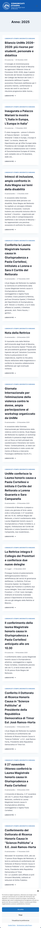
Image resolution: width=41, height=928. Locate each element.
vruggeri (9, 569)
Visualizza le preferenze (20, 920)
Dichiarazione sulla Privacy (24, 925)
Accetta (20, 909)
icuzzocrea (9, 60)
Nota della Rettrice (17, 332)
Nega (20, 915)
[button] (38, 891)
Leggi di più (10, 95)
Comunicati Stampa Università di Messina (20, 38)
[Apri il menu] (37, 6)
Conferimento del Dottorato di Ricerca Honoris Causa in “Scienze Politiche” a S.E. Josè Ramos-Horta (20, 839)
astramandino (10, 193)
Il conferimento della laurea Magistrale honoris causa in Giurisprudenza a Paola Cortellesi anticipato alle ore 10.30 (19, 635)
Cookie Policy (12, 925)
